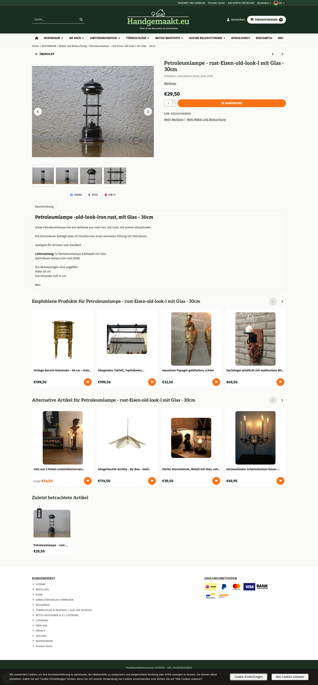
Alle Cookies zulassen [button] (290, 677)
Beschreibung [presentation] (44, 206)
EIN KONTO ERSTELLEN (241, 3)
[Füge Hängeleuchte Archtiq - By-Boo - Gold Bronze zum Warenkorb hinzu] (152, 481)
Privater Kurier (216, 3)
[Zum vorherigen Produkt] (273, 54)
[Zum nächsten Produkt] (282, 54)
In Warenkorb (231, 103)
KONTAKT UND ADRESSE (191, 3)
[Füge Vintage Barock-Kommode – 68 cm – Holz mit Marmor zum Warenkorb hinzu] (88, 382)
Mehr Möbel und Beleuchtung (206, 119)
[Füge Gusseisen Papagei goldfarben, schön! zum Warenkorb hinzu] (216, 382)
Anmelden (263, 3)
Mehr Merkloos (173, 119)
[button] (279, 3)
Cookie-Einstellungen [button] (248, 677)
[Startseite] (36, 38)
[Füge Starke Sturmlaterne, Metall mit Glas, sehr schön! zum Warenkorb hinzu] (216, 481)
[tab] (44, 207)
